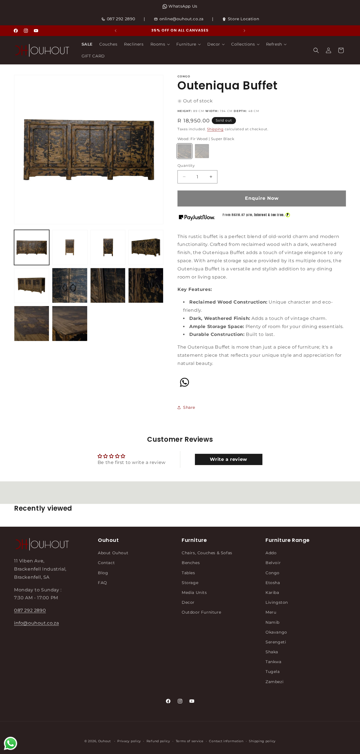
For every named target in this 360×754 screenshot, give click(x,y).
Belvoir (273, 563)
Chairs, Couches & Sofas (207, 552)
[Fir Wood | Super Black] (184, 151)
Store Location (243, 18)
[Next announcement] (244, 30)
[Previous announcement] (115, 30)
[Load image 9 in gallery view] (145, 285)
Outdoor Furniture (201, 612)
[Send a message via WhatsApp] (10, 743)
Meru (271, 612)
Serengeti (276, 642)
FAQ (102, 582)
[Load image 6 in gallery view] (31, 285)
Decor (188, 602)
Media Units (194, 592)
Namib (273, 622)
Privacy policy (129, 741)
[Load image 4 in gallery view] (107, 247)
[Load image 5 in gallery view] (145, 247)
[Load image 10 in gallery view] (31, 323)
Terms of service (190, 741)
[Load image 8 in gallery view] (107, 285)
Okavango (276, 632)
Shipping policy (262, 741)
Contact (106, 563)
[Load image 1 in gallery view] (31, 247)
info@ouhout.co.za (36, 623)
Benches (191, 563)
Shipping (215, 129)
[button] (160, 44)
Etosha (273, 582)
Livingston (277, 602)
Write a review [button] (228, 459)
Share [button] (189, 407)
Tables (188, 572)
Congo (273, 572)
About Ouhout (113, 552)
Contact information (226, 741)
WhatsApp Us (182, 6)
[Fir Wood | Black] (202, 151)
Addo (271, 552)
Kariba (272, 592)
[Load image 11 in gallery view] (69, 323)
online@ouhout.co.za (181, 18)
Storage (190, 582)
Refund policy (158, 741)
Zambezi (275, 681)
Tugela (273, 671)
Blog (103, 572)
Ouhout (104, 741)
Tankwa (274, 662)
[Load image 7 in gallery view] (69, 285)
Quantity (186, 165)
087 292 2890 (121, 18)
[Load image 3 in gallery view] (69, 247)
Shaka (272, 651)
